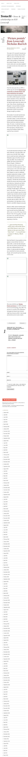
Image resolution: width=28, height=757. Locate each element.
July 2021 (5, 555)
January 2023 (6, 513)
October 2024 (6, 464)
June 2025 (6, 445)
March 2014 (6, 670)
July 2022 (5, 527)
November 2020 (7, 574)
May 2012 (5, 722)
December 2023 (7, 487)
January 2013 (6, 703)
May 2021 (5, 560)
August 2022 (6, 525)
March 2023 (6, 508)
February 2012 (6, 729)
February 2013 (6, 701)
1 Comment (24, 48)
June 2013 (6, 691)
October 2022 (6, 520)
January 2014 (6, 675)
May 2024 (5, 475)
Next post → (22, 323)
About (2, 3)
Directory (9, 3)
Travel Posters (21, 9)
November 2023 (7, 489)
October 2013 (6, 682)
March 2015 (6, 644)
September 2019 (7, 607)
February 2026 (6, 426)
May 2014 (5, 668)
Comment (9, 355)
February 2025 (6, 454)
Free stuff (16, 3)
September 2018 (7, 635)
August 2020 (6, 581)
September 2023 (7, 494)
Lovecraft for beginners (7, 6)
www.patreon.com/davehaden (18, 402)
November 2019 (7, 602)
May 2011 (5, 750)
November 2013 (7, 680)
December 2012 (7, 705)
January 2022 (6, 541)
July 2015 (5, 642)
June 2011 (5, 748)
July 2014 (5, 663)
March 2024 (6, 480)
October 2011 (6, 738)
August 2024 (6, 468)
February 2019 (6, 623)
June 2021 (6, 558)
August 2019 (6, 609)
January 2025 (6, 457)
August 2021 (6, 553)
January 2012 (6, 731)
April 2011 (5, 752)
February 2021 (6, 567)
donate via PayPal (7, 405)
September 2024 (7, 466)
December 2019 (7, 600)
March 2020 (6, 593)
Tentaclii (6, 16)
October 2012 (6, 710)
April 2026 (5, 421)
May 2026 (5, 419)
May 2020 (5, 588)
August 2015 (6, 640)
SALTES (2, 11)
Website (9, 380)
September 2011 (7, 741)
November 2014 (7, 654)
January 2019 (6, 626)
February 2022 (6, 539)
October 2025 (6, 435)
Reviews (13, 9)
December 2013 (7, 677)
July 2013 (5, 689)
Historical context (15, 48)
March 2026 (6, 424)
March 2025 (6, 452)
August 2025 (6, 440)
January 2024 (6, 485)
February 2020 (6, 595)
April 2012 (5, 724)
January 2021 (6, 569)
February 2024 (6, 482)
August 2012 (6, 715)
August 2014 (6, 661)
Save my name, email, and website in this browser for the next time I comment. (16, 385)
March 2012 (6, 727)
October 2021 (6, 548)
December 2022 (7, 515)
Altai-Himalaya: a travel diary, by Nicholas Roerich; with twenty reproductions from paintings (16, 91)
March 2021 (6, 565)
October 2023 (6, 492)
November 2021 (7, 546)
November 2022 (7, 518)
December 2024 (7, 459)
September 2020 (7, 579)
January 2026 (6, 428)
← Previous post (11, 323)
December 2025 (7, 431)
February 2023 (6, 511)
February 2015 (6, 647)
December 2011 (7, 734)
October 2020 (6, 576)
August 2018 (6, 637)
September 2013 (7, 684)
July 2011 (5, 745)
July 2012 (5, 717)
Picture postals (10, 49)
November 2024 (7, 461)
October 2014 (6, 656)
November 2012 (7, 708)
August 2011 (6, 743)
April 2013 (5, 696)
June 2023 (6, 501)
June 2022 (6, 529)
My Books (18, 6)
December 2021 (7, 543)
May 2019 (5, 616)
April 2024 (5, 478)
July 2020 (5, 583)
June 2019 (6, 614)
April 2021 (5, 562)
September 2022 (7, 522)
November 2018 (7, 630)
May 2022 (5, 532)
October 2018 (6, 633)
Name (8, 372)
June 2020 (6, 586)
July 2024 (5, 471)
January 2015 (6, 649)
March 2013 (6, 698)
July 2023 (5, 499)
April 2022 (5, 534)
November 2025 (7, 433)
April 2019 (5, 619)
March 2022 (6, 536)
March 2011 (6, 755)
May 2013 (5, 694)
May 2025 (5, 447)
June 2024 (6, 473)
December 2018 (7, 628)
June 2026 (6, 417)
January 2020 (6, 597)
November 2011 (7, 736)
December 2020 (7, 572)
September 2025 (7, 438)
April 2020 (5, 590)
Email (8, 376)
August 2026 (6, 412)
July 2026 (5, 414)
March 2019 (6, 621)
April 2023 (5, 506)
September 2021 (7, 550)
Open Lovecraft (5, 9)
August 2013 (6, 687)
